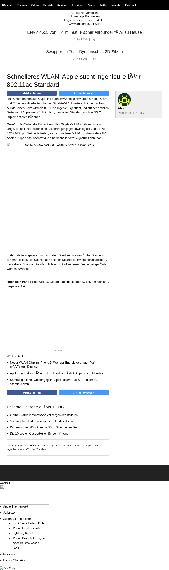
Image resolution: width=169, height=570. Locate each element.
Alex (121, 108)
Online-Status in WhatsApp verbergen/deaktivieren (44, 415)
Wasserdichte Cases (25, 543)
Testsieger (78, 5)
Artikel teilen (32, 93)
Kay (93, 39)
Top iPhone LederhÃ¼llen (29, 523)
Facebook (131, 5)
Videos (35, 5)
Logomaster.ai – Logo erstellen (84, 20)
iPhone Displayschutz (26, 528)
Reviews (62, 5)
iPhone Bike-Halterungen (28, 538)
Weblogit (5, 483)
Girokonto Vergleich (84, 12)
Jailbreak (9, 512)
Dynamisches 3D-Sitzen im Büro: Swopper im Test (44, 427)
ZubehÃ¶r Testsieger (17, 518)
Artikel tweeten (83, 93)
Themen (22, 5)
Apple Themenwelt (15, 506)
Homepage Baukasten (84, 16)
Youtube (116, 5)
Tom (93, 58)
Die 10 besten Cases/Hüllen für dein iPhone (39, 433)
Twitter (103, 5)
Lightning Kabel (22, 533)
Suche (91, 5)
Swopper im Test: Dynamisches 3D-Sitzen (84, 51)
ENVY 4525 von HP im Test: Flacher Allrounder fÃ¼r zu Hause (84, 32)
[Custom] (7, 5)
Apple (26, 112)
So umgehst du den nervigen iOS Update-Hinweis (43, 421)
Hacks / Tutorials (14, 560)
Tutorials (48, 5)
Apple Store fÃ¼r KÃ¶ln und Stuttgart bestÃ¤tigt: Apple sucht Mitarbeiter (58, 373)
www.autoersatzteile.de (84, 23)
